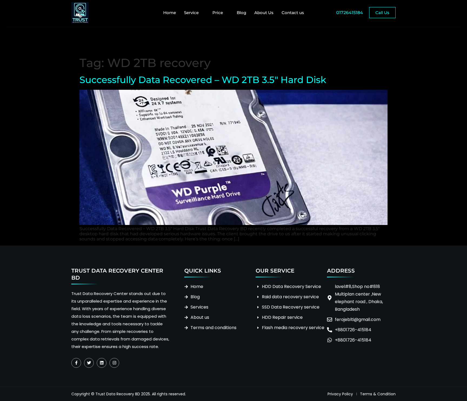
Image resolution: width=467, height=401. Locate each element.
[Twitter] (89, 363)
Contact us (293, 12)
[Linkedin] (101, 363)
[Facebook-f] (76, 363)
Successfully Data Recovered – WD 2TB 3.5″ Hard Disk (202, 79)
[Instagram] (114, 363)
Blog (241, 12)
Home (169, 12)
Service (191, 12)
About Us (263, 12)
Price (217, 12)
